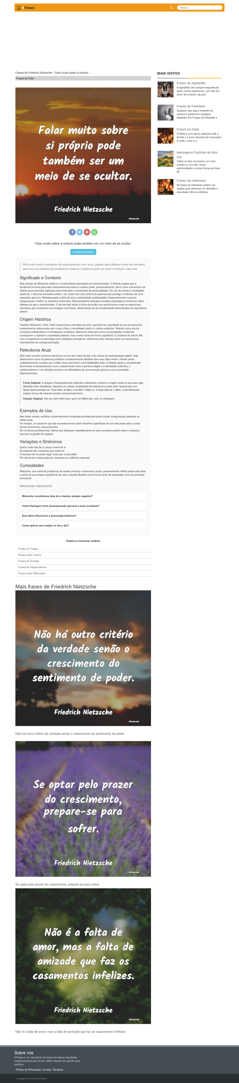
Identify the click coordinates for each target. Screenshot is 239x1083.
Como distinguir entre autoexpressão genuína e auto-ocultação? (61, 506)
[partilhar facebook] (72, 232)
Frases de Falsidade (191, 106)
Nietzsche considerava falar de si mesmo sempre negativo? (57, 496)
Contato (47, 1069)
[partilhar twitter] (79, 232)
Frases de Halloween (191, 180)
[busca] (218, 7)
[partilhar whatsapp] (94, 232)
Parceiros (58, 1069)
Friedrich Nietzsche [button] (83, 252)
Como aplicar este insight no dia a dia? (45, 525)
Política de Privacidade (28, 1069)
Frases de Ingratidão (191, 83)
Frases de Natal (188, 129)
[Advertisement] (119, 39)
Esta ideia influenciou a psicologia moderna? (49, 515)
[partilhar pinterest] (87, 232)
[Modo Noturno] (172, 7)
